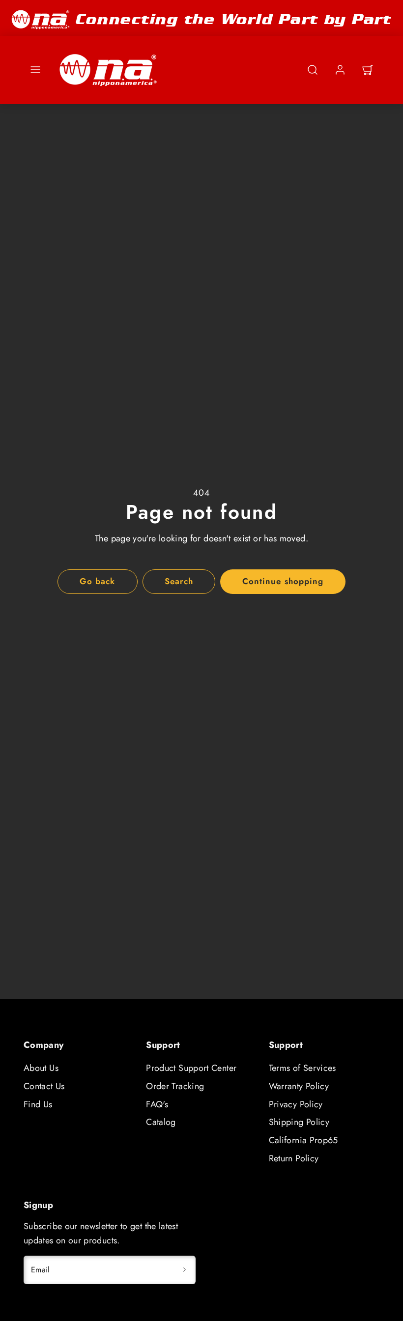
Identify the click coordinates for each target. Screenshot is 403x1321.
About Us (41, 1068)
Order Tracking (175, 1086)
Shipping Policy (299, 1122)
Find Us (38, 1104)
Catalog (161, 1122)
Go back (97, 581)
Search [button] (179, 581)
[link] (340, 70)
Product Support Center (191, 1068)
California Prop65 (303, 1140)
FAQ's (157, 1104)
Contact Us (44, 1086)
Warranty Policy (299, 1086)
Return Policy (294, 1158)
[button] (35, 70)
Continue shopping (282, 581)
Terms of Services (302, 1068)
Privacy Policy (296, 1104)
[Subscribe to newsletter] (185, 1270)
